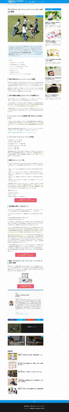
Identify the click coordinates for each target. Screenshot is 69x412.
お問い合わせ (32, 406)
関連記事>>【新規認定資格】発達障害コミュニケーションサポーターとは (22, 132)
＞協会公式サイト (17, 312)
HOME (9, 4)
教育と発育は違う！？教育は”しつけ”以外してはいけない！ (30, 371)
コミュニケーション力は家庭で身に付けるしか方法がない (18, 66)
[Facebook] (12, 320)
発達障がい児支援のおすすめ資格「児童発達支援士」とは (30, 354)
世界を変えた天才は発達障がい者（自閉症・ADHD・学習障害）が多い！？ (30, 364)
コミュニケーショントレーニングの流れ (16, 68)
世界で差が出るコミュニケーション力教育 (16, 62)
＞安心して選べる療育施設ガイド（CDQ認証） (21, 313)
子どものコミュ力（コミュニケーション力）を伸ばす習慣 (26, 4)
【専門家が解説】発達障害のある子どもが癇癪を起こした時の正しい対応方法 (30, 381)
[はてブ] (38, 320)
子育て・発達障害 (32, 1)
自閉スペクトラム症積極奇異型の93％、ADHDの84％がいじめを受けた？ (52, 96)
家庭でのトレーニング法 (13, 70)
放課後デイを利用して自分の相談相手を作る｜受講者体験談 (30, 388)
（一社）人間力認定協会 (35, 52)
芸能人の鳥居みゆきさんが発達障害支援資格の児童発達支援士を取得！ (53, 79)
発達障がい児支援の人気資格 (26, 286)
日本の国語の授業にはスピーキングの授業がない (17, 64)
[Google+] (30, 320)
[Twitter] (21, 320)
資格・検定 (26, 1)
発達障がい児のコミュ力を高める (25, 200)
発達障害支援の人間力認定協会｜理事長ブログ (16, 2)
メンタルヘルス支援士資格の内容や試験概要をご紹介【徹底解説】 (53, 60)
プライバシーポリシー (40, 406)
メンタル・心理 (38, 1)
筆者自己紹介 (26, 406)
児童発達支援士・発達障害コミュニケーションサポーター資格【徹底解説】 (53, 42)
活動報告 (43, 1)
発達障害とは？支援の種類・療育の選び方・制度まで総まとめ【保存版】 (53, 23)
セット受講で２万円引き (25, 255)
